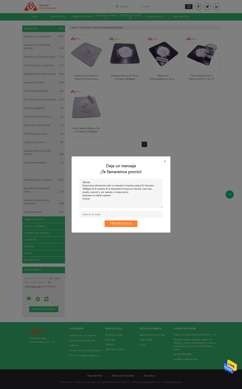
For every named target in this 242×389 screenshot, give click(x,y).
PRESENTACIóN (121, 223)
